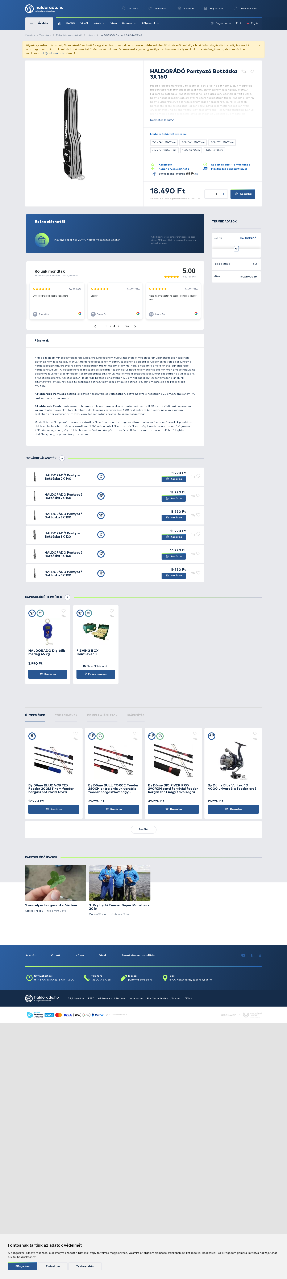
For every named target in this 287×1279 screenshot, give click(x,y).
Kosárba (245, 194)
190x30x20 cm (214, 150)
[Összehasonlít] (244, 72)
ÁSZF (91, 998)
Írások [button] (97, 23)
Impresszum (136, 998)
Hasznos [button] (127, 23)
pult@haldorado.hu (52, 53)
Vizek (114, 23)
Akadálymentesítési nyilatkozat (163, 998)
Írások (79, 955)
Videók (84, 23)
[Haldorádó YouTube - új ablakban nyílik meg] (243, 955)
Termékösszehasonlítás (138, 955)
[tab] (35, 718)
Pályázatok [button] (148, 23)
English (255, 23)
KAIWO (70, 23)
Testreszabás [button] (85, 1266)
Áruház (31, 955)
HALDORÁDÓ (248, 238)
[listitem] (55, 889)
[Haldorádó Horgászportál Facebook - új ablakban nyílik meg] (252, 955)
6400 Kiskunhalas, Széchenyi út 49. (191, 980)
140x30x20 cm (191, 150)
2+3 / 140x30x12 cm (164, 142)
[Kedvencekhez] (251, 72)
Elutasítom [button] (53, 1266)
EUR (238, 23)
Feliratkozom (97, 674)
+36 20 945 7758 (101, 980)
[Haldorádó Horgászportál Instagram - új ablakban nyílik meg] (260, 955)
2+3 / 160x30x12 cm (193, 142)
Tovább (144, 829)
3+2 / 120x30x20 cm (164, 150)
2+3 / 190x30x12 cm (222, 142)
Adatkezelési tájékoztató (111, 998)
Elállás (188, 998)
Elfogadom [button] (23, 1266)
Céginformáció (76, 998)
